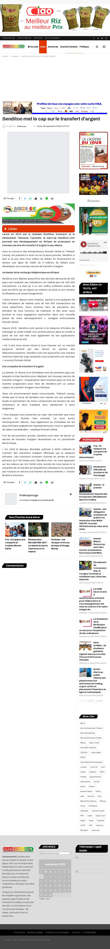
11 (60, 881)
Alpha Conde (94, 743)
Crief (103, 767)
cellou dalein (96, 753)
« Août (41, 899)
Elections (92, 772)
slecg (91, 821)
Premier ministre (98, 811)
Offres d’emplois (24, 38)
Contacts (76, 932)
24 (55, 890)
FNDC (102, 772)
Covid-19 (93, 767)
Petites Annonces (52, 38)
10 (55, 881)
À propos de (19, 932)
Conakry (83, 767)
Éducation (84, 830)
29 (46, 895)
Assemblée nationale (88, 748)
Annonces (53, 46)
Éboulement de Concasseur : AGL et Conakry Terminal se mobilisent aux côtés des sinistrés (93, 571)
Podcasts (92, 265)
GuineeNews (83, 265)
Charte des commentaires (57, 932)
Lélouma (91, 796)
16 (50, 886)
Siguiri (82, 821)
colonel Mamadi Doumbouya (91, 762)
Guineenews (85, 782)
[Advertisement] (55, 79)
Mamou (103, 801)
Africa (82, 723)
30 (50, 895)
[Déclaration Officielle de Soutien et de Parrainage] (85, 469)
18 (60, 886)
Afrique (83, 743)
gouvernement (95, 777)
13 (69, 881)
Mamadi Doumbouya (88, 801)
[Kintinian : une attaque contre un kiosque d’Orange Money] (61, 529)
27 (69, 890)
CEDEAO (84, 753)
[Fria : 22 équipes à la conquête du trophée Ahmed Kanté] (15, 529)
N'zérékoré (93, 806)
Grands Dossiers (69, 46)
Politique (84, 46)
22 (46, 890)
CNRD (82, 757)
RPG (82, 816)
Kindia (98, 791)
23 (50, 890)
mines (82, 806)
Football (83, 777)
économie (95, 830)
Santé (90, 816)
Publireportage (8, 38)
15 (46, 886)
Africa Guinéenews (87, 733)
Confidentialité (89, 932)
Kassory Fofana (86, 791)
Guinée (96, 782)
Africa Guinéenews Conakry (91, 738)
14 (41, 886)
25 (60, 890)
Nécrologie (38, 38)
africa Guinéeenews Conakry (91, 728)
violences (99, 825)
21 (41, 890)
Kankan (92, 787)
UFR (90, 825)
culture (83, 772)
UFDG (82, 825)
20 (69, 886)
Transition (100, 821)
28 (41, 895)
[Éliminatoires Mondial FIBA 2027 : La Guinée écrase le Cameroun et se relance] (38, 529)
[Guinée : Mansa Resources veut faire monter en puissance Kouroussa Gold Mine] (85, 541)
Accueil (34, 46)
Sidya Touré (100, 816)
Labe (82, 796)
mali (99, 796)
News (43, 46)
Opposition (84, 811)
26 (64, 890)
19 (64, 886)
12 (64, 881)
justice (82, 787)
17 (55, 886)
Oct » (48, 899)
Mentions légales (35, 932)
